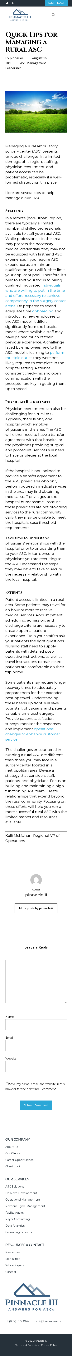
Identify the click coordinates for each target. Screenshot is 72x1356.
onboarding (43, 311)
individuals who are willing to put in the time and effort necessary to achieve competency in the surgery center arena (35, 295)
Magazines (12, 1259)
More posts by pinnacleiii (36, 908)
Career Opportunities (19, 1160)
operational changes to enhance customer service (32, 734)
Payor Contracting (17, 1219)
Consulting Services (18, 1232)
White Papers (14, 1265)
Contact (10, 1272)
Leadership (13, 68)
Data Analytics (15, 1225)
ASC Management (33, 63)
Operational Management (22, 1199)
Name (10, 1016)
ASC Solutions (14, 1186)
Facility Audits (14, 1212)
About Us (11, 1147)
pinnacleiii (17, 58)
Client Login (13, 1166)
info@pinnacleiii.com (50, 1321)
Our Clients (12, 1153)
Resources (12, 1252)
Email (10, 1037)
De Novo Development (21, 1193)
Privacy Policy (49, 1345)
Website (11, 1058)
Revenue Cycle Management (25, 1206)
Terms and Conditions (27, 1345)
